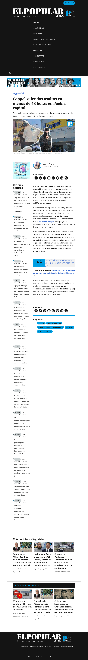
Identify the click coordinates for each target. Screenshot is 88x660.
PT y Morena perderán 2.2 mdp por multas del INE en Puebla (21, 227)
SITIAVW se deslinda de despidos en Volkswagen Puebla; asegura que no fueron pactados (22, 513)
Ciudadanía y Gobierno (20, 616)
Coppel (41, 323)
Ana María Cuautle (19, 569)
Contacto (56, 646)
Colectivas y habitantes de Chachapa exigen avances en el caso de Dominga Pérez (21, 313)
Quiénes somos (23, 646)
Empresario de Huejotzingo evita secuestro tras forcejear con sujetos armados (21, 335)
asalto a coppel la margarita (50, 327)
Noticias (69, 327)
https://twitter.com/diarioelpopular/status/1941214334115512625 (59, 263)
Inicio (36, 23)
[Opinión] (44, 83)
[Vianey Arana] (37, 165)
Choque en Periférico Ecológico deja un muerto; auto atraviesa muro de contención (22, 423)
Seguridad (18, 93)
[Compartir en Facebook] (36, 178)
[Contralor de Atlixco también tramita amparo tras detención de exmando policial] (22, 547)
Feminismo (38, 34)
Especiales (38, 67)
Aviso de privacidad (67, 646)
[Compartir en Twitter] (40, 178)
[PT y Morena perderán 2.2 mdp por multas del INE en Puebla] (22, 594)
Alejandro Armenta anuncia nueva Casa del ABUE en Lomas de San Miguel (22, 491)
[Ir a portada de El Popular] (44, 12)
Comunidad (38, 28)
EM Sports (38, 62)
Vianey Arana (48, 164)
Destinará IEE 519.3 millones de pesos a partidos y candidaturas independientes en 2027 (22, 248)
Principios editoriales (36, 646)
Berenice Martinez (18, 613)
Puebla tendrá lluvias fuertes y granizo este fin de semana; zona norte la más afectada (22, 401)
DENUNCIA (70, 3)
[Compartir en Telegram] (49, 178)
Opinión (37, 50)
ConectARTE (38, 56)
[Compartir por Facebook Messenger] (57, 178)
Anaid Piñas (58, 571)
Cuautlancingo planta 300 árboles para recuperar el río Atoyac (21, 271)
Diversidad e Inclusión (44, 39)
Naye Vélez (37, 569)
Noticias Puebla (44, 331)
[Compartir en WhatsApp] (44, 178)
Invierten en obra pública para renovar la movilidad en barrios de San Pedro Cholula (20, 447)
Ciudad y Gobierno (42, 45)
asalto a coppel (54, 323)
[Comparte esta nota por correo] (53, 178)
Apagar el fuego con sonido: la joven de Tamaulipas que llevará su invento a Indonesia (22, 291)
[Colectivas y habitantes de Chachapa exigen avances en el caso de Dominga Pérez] (64, 594)
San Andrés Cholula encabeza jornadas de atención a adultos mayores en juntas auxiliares (22, 470)
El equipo (48, 646)
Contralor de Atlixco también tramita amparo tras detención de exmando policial (21, 357)
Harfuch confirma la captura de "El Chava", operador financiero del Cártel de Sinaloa (22, 379)
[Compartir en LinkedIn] (62, 178)
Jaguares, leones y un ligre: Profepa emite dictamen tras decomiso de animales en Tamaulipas (22, 204)
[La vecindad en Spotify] (21, 170)
